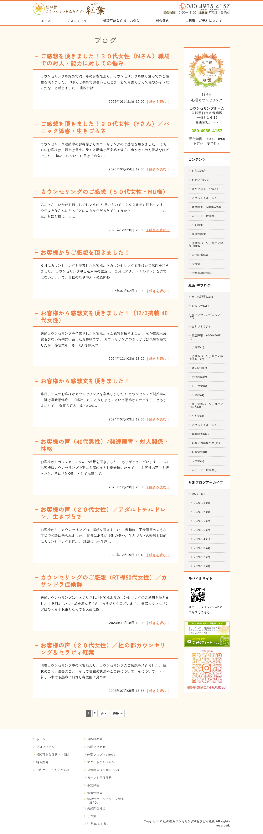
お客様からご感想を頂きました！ (85, 252)
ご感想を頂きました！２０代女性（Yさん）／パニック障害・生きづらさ (105, 127)
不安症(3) (198, 415)
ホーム (46, 20)
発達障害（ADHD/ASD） (208, 206)
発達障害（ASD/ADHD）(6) (206, 337)
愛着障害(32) (200, 433)
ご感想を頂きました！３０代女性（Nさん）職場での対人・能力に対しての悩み (105, 59)
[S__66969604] (207, 688)
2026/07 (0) (202, 511)
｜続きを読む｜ (158, 101)
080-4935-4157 (207, 130)
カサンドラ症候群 (203, 216)
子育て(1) (198, 347)
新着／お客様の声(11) (206, 443)
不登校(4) (198, 395)
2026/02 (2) (202, 557)
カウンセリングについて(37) (205, 316)
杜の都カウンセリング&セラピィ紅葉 (189, 821)
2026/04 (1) (202, 538)
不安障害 (197, 225)
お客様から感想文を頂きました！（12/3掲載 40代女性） (104, 316)
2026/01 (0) (202, 566)
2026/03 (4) (202, 548)
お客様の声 (199, 170)
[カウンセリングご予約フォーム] (207, 644)
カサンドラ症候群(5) (205, 470)
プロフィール (77, 20)
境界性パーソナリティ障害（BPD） (205, 244)
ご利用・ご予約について (203, 20)
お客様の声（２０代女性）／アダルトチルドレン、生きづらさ (103, 512)
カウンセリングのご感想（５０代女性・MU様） (105, 191)
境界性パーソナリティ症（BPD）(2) (205, 357)
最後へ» (117, 713)
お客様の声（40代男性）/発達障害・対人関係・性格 (105, 445)
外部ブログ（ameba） (206, 188)
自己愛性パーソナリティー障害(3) (205, 405)
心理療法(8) (199, 452)
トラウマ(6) (199, 386)
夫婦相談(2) (199, 377)
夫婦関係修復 (200, 254)
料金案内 (162, 20)
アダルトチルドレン (205, 197)
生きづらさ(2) (201, 326)
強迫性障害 (199, 234)
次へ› (104, 713)
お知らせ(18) (200, 305)
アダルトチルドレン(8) (207, 424)
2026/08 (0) (202, 502)
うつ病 (196, 263)
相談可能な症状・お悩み (121, 20)
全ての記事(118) (202, 296)
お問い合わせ (200, 179)
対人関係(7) (199, 367)
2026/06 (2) (202, 520)
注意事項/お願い (202, 272)
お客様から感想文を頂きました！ (85, 380)
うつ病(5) (198, 461)
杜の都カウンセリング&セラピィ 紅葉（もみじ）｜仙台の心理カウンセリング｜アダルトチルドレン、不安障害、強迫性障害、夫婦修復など (69, 9)
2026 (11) (198, 493)
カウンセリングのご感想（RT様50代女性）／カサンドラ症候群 (104, 580)
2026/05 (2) (202, 529)
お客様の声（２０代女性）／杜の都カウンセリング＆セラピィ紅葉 (103, 648)
